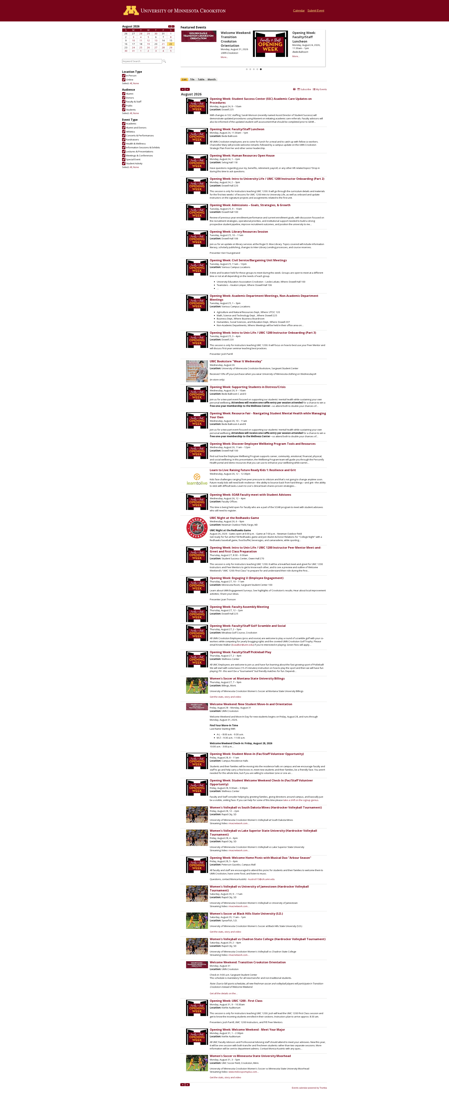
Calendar (299, 10)
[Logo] (175, 11)
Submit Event (315, 10)
